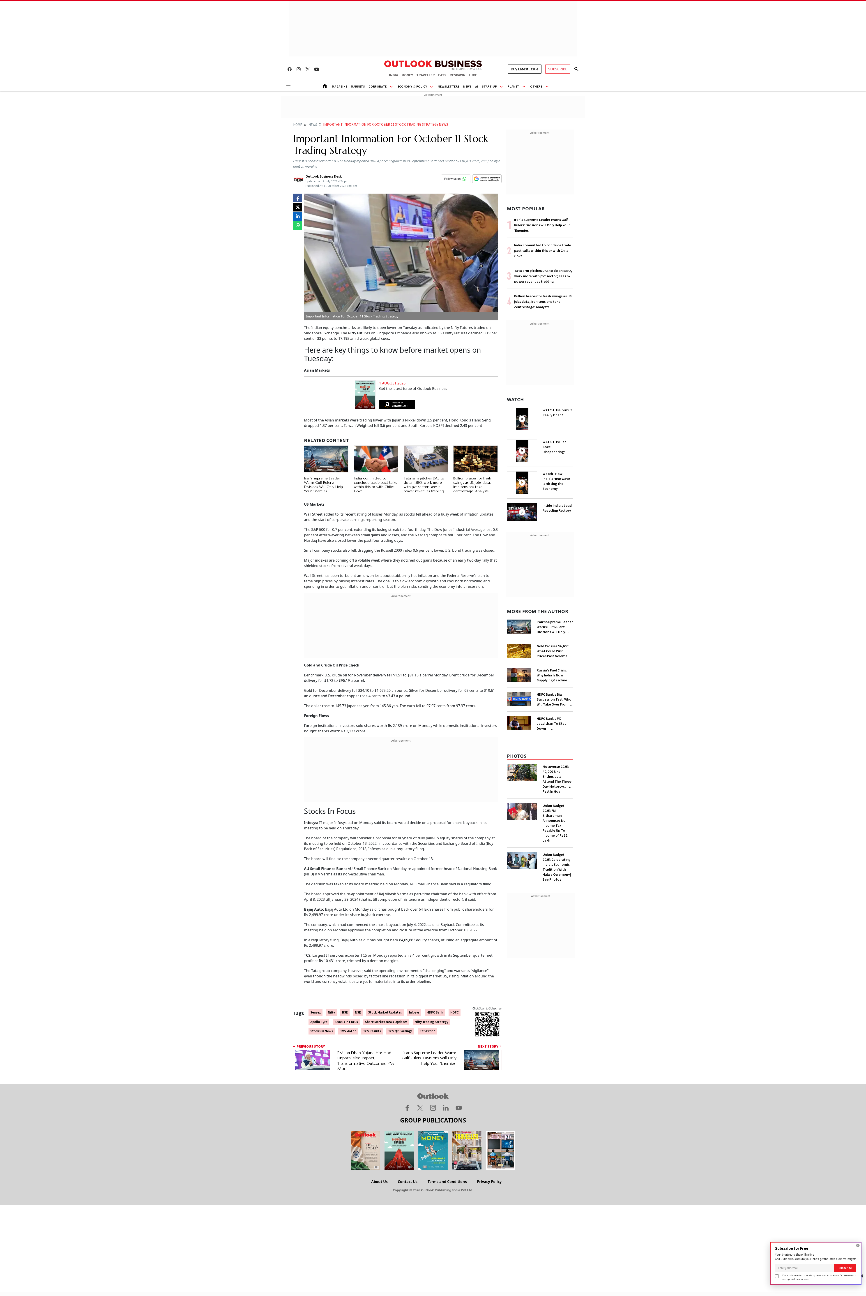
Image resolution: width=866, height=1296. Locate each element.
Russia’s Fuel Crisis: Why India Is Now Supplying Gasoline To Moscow (554, 675)
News (467, 86)
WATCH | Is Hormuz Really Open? (557, 413)
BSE (345, 1012)
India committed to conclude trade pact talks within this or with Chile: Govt (375, 484)
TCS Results (372, 1031)
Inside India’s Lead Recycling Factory (557, 508)
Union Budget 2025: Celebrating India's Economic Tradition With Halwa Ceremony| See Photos (557, 867)
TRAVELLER (425, 75)
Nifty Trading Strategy (431, 1022)
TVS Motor (348, 1031)
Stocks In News (321, 1031)
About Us (379, 1181)
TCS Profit (427, 1031)
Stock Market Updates (385, 1012)
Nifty (331, 1012)
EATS (442, 75)
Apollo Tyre (318, 1022)
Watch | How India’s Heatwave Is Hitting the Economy (556, 481)
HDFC (454, 1012)
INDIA (393, 75)
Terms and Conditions (447, 1181)
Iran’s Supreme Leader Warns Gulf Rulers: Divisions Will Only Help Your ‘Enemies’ (323, 484)
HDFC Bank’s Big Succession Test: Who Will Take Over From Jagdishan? (554, 699)
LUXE (473, 75)
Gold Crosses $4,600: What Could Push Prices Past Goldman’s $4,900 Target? (554, 651)
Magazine (339, 86)
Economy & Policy (412, 86)
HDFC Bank (435, 1012)
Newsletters (449, 86)
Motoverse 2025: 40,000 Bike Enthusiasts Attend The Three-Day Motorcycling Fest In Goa (558, 779)
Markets (358, 86)
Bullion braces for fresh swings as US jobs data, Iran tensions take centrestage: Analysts (472, 484)
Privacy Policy (489, 1181)
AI (476, 86)
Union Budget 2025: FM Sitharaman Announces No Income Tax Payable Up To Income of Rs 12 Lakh (555, 823)
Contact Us (407, 1181)
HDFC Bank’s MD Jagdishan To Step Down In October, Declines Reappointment (552, 723)
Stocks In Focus (346, 1022)
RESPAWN (457, 75)
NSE (358, 1012)
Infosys (414, 1012)
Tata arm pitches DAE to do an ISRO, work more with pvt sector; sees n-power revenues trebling (424, 484)
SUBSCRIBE (557, 69)
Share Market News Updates (386, 1022)
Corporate (378, 86)
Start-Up (489, 86)
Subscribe (845, 1268)
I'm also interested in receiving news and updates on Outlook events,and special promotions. (819, 1277)
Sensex (315, 1012)
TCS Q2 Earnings (400, 1031)
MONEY (407, 75)
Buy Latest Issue (524, 69)
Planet (513, 86)
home (297, 125)
